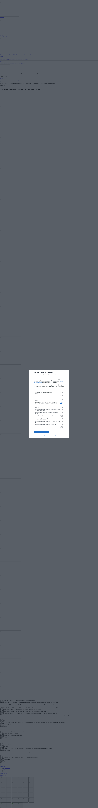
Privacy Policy (55, 435)
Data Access (49, 435)
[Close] (67, 372)
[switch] (61, 392)
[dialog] (49, 404)
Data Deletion (43, 435)
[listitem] (49, 390)
